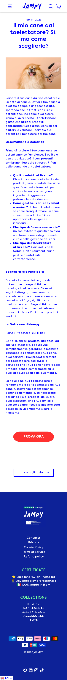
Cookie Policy (33, 547)
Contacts (33, 537)
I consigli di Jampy (35, 472)
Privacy (33, 542)
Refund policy (33, 556)
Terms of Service (33, 552)
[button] (6, 678)
